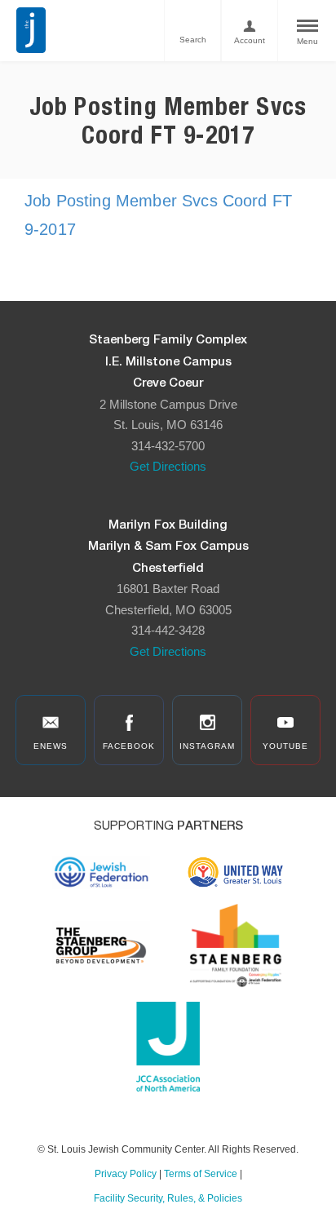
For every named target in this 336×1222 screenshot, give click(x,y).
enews (50, 746)
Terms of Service (200, 1174)
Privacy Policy (126, 1174)
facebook (129, 746)
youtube (285, 746)
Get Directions (168, 466)
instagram (207, 746)
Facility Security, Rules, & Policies (168, 1198)
